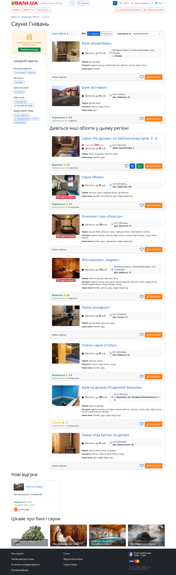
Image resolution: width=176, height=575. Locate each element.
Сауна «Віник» (93, 177)
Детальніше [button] (154, 77)
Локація (84, 3)
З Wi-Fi (35, 118)
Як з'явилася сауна (143, 544)
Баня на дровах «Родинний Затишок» (112, 387)
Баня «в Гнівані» (95, 87)
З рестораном (21, 115)
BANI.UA (15, 17)
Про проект (17, 553)
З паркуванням (22, 118)
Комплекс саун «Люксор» (102, 216)
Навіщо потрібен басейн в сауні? (102, 542)
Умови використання (22, 559)
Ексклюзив (20, 72)
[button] (115, 3)
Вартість (28, 10)
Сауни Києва (70, 564)
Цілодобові (20, 122)
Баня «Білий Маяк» (97, 43)
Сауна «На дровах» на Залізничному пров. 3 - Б (119, 138)
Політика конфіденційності (25, 564)
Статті (67, 553)
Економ (31, 72)
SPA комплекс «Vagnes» (101, 259)
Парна (16, 10)
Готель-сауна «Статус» (99, 345)
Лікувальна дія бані (65, 544)
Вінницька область (31, 17)
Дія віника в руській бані (26, 542)
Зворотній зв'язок (73, 559)
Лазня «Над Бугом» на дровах (105, 435)
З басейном (20, 101)
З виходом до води (23, 105)
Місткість (43, 10)
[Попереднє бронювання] (132, 166)
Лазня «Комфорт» (96, 307)
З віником (19, 92)
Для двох (19, 82)
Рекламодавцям (19, 570)
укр (160, 3)
